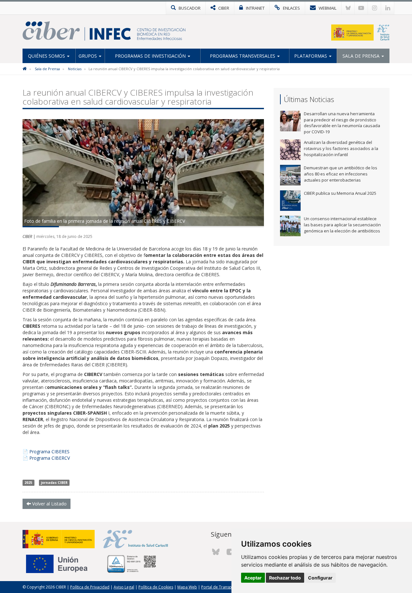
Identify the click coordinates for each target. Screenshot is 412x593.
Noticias (74, 68)
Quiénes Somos (47, 56)
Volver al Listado (49, 504)
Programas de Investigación (151, 56)
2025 (28, 482)
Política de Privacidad (89, 587)
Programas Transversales (243, 56)
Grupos (88, 56)
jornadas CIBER (54, 482)
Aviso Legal (124, 587)
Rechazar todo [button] (285, 577)
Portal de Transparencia (223, 587)
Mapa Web (187, 587)
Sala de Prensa (361, 56)
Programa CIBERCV (49, 458)
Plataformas (311, 56)
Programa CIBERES (49, 451)
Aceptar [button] (253, 577)
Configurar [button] (320, 577)
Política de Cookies (155, 587)
